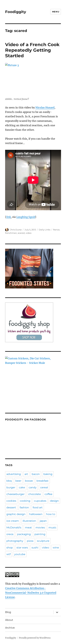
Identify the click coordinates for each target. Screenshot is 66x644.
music (52, 527)
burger (10, 487)
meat (28, 527)
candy (33, 487)
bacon (36, 474)
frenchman (11, 233)
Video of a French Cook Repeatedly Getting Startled (32, 50)
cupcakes (40, 500)
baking (47, 474)
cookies (11, 500)
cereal (44, 487)
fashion (24, 507)
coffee (48, 494)
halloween (35, 514)
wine (56, 547)
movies (40, 527)
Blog (8, 612)
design (54, 500)
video (28, 233)
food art (38, 507)
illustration (29, 520)
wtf (8, 554)
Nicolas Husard (44, 107)
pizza (30, 540)
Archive (10, 627)
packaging (24, 534)
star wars (22, 547)
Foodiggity (15, 12)
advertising (13, 474)
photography (14, 540)
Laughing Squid (25, 216)
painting (39, 534)
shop (9, 547)
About (9, 619)
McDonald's (13, 527)
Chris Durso (16, 229)
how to (50, 514)
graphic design (15, 514)
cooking (25, 500)
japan (43, 520)
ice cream (12, 520)
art (26, 474)
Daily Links (44, 229)
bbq (9, 480)
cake (22, 487)
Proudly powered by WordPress (35, 638)
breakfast (43, 480)
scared (21, 233)
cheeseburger (15, 494)
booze (29, 480)
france (56, 229)
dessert (11, 507)
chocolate (34, 494)
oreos (9, 534)
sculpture (43, 540)
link (8, 216)
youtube (19, 554)
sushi (35, 547)
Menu (55, 11)
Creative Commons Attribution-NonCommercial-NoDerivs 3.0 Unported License (30, 593)
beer (18, 480)
